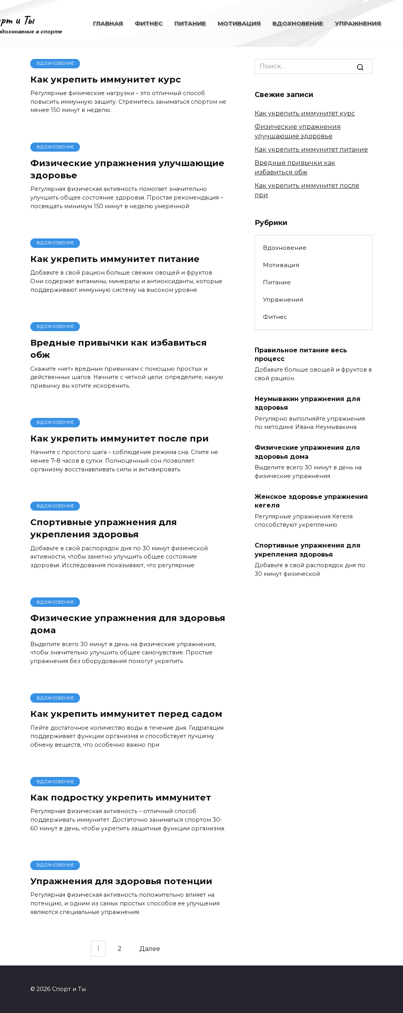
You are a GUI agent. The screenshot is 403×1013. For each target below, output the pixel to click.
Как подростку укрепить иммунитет (120, 797)
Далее (149, 949)
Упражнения (358, 23)
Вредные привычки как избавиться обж (118, 348)
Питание (190, 23)
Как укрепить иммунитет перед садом (126, 713)
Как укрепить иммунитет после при (119, 438)
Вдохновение (297, 23)
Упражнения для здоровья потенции (121, 881)
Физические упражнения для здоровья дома (127, 624)
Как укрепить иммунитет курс (105, 79)
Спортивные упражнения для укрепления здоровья (103, 528)
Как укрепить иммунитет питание (115, 258)
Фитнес (149, 23)
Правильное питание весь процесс (301, 354)
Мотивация (239, 23)
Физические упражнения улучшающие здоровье (127, 169)
